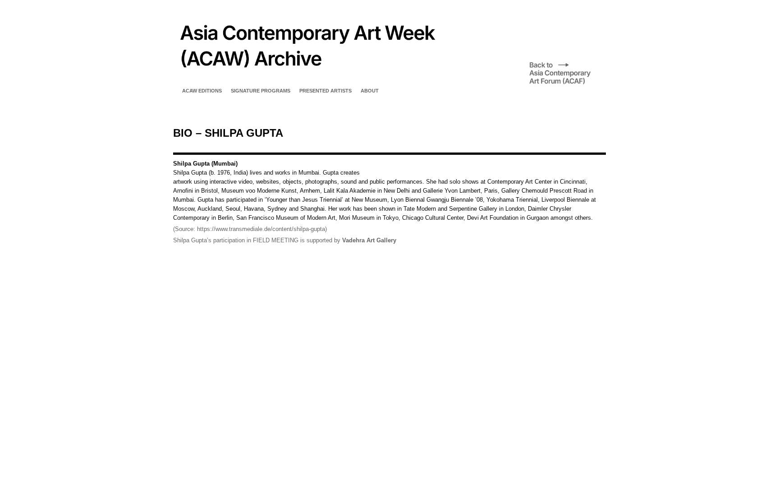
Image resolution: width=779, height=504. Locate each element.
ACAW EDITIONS (202, 90)
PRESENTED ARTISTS (325, 90)
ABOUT (370, 90)
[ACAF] (567, 83)
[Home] (306, 78)
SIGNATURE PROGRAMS (260, 90)
